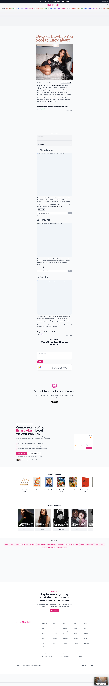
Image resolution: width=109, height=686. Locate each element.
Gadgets (100, 8)
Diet (93, 8)
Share (69, 82)
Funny (10, 8)
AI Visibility (62, 653)
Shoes (43, 641)
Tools (43, 646)
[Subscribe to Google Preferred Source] (44, 367)
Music (78, 8)
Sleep (14, 8)
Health (17, 8)
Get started (89, 448)
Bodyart (44, 626)
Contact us (44, 653)
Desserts (86, 626)
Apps (51, 8)
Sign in (40, 456)
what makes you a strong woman (13, 544)
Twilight (89, 8)
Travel (54, 8)
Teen (104, 8)
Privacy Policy (79, 656)
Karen (40, 82)
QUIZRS (71, 110)
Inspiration (31, 8)
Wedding (3, 8)
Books (54, 626)
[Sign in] (107, 5)
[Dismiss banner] (70, 366)
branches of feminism (48, 547)
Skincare (58, 8)
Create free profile (21, 453)
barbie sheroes (61, 544)
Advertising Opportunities (47, 656)
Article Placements (81, 653)
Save (64, 82)
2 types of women (100, 544)
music (3, 29)
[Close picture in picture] (95, 677)
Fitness (38, 8)
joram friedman (51, 544)
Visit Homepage (54, 610)
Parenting (65, 638)
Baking (42, 8)
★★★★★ (105, 29)
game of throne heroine (86, 544)
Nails (82, 8)
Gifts (75, 631)
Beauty (85, 623)
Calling (43, 109)
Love (43, 636)
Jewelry (85, 8)
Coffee (42, 334)
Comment (40, 361)
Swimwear (63, 8)
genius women (41, 544)
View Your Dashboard (35, 453)
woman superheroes (29, 544)
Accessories (44, 623)
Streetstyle (76, 641)
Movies (75, 636)
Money (64, 636)
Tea (38, 334)
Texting (39, 109)
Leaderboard (77, 448)
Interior (65, 633)
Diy (34, 8)
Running (26, 8)
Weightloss (47, 8)
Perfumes (68, 8)
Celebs (64, 626)
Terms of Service (45, 658)
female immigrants (61, 547)
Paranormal (74, 8)
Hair (96, 8)
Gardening (65, 631)
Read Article (28, 530)
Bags (7, 8)
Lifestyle (86, 633)
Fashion (65, 628)
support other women (72, 544)
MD (49, 82)
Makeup (54, 636)
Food (85, 628)
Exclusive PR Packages (64, 656)
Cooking (21, 8)
